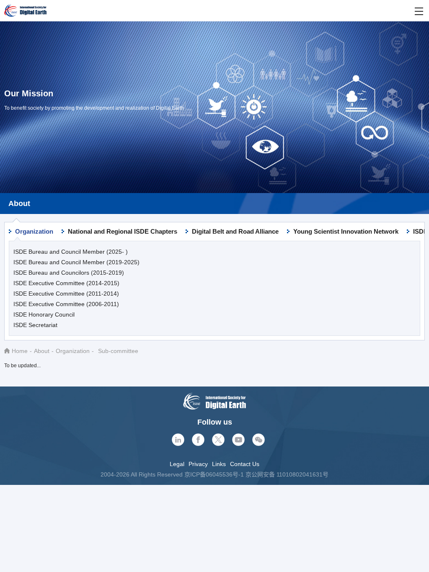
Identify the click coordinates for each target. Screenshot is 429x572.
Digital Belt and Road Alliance (235, 231)
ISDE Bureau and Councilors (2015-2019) (68, 272)
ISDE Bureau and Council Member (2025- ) (70, 251)
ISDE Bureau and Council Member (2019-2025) (76, 262)
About (41, 351)
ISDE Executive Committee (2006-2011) (66, 304)
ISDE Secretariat (35, 325)
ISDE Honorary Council (44, 314)
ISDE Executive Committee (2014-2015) (66, 283)
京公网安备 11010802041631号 (287, 474)
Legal (177, 464)
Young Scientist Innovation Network (345, 231)
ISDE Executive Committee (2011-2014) (66, 293)
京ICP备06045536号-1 (214, 474)
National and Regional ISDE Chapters (122, 231)
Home (20, 351)
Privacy (198, 464)
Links (219, 464)
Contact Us (244, 464)
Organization (34, 231)
